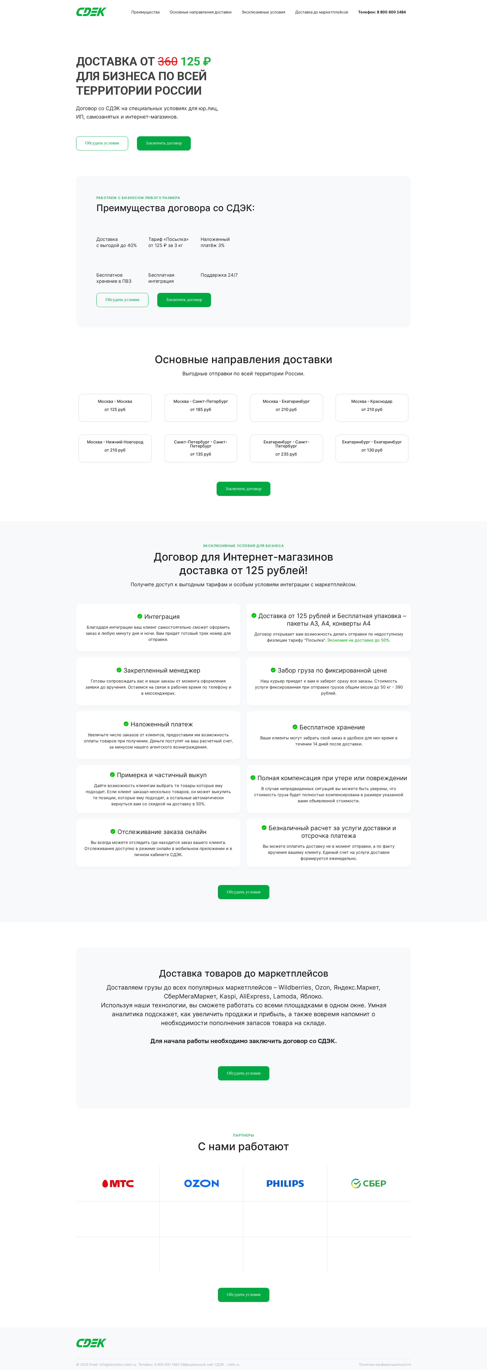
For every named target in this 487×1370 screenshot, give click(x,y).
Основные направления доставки (201, 12)
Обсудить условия (102, 143)
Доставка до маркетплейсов (321, 12)
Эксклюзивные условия (263, 12)
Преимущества (145, 12)
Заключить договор (164, 143)
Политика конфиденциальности (385, 1364)
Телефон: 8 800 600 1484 (382, 12)
